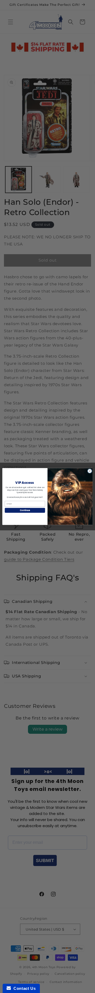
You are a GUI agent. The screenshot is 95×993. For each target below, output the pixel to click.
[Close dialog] (90, 471)
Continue (25, 510)
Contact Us (23, 988)
